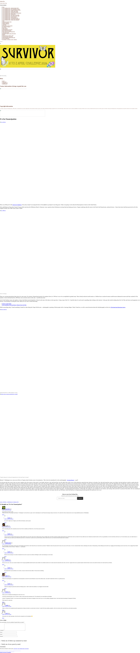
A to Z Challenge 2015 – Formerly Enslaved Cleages (11, 10)
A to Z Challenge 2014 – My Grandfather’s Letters (11, 9)
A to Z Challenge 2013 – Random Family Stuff (10, 8)
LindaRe (7, 559)
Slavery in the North (6, 303)
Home (3, 7)
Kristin (9, 517)
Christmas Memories (5, 23)
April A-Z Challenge (17, 204)
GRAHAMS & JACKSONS (7, 29)
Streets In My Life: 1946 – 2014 (7, 35)
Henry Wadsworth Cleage (6, 30)
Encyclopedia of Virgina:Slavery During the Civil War (14, 305)
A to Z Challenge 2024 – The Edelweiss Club (10, 17)
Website (1, 636)
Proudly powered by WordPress (5, 652)
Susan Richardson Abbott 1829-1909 (8, 37)
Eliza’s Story (4, 27)
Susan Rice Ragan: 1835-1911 (7, 36)
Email (1, 634)
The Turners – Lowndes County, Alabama (9, 39)
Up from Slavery (70, 480)
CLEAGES (4, 24)
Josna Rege (7, 508)
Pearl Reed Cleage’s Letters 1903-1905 (9, 33)
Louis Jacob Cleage (5, 32)
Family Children (5, 28)
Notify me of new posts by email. (11, 644)
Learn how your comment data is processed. (21, 648)
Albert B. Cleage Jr (5, 22)
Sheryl (6, 575)
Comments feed (5, 82)
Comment (2, 630)
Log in (3, 80)
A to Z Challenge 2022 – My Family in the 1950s (10, 15)
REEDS (3, 34)
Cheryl (6, 613)
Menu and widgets (3, 5)
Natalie (6, 605)
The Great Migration (5, 38)
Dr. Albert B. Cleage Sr (6, 26)
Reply (3, 514)
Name (1, 632)
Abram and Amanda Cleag (6, 21)
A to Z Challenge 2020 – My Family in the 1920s (10, 14)
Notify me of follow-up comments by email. (14, 641)
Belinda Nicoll (8, 542)
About (3, 20)
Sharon (6, 591)
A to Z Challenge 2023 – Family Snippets (9, 16)
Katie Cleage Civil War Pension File (8, 31)
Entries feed (4, 81)
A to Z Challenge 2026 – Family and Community (10, 19)
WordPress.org (4, 83)
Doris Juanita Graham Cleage (7, 25)
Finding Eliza (2, 1)
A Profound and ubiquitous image (117, 307)
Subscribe (80, 498)
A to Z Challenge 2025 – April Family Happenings (11, 18)
